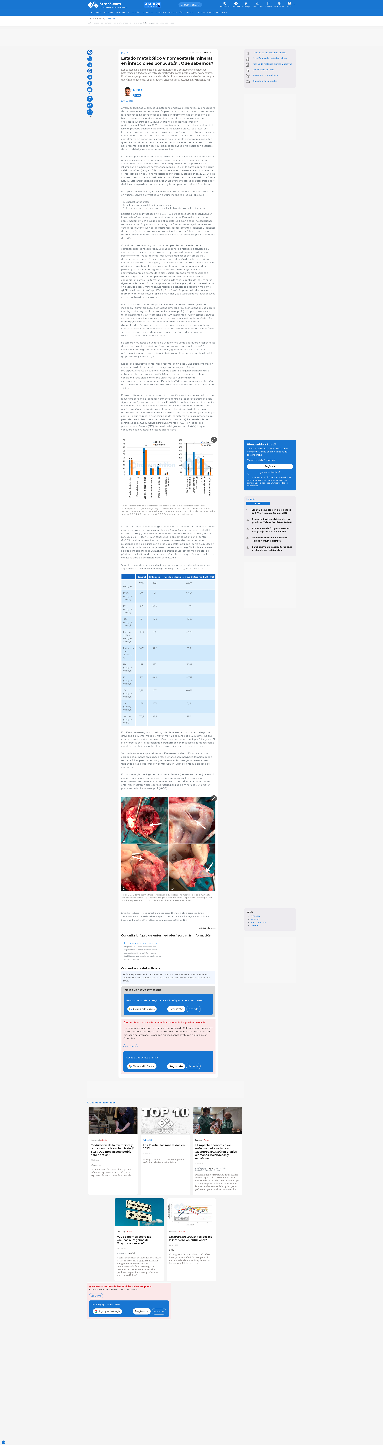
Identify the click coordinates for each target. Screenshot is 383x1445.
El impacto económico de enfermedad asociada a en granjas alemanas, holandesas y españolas (216, 1151)
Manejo (190, 13)
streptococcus (258, 922)
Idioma (209, 52)
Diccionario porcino (263, 69)
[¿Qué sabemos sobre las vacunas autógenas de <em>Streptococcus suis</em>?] (139, 1212)
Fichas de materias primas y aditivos (272, 64)
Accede (194, 1008)
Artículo (103, 1140)
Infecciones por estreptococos (142, 943)
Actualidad (94, 13)
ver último (130, 1046)
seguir (137, 95)
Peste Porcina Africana (265, 75)
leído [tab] (258, 503)
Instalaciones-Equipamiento (213, 13)
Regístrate (176, 1008)
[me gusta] (90, 112)
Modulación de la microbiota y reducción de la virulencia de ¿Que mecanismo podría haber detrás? (112, 1150)
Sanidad (108, 13)
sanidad (255, 919)
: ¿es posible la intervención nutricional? (190, 1238)
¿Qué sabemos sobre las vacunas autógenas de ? (134, 1240)
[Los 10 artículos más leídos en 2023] (165, 1121)
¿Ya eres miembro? (270, 472)
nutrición (255, 916)
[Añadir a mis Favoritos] (90, 99)
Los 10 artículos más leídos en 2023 (164, 1146)
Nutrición (148, 13)
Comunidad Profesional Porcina (113, 7)
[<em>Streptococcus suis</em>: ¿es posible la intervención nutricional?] (191, 1212)
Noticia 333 (147, 1140)
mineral (254, 925)
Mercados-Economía (127, 13)
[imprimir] (90, 106)
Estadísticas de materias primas (270, 58)
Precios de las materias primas (269, 52)
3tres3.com (110, 4)
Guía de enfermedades (265, 81)
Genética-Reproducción (169, 13)
